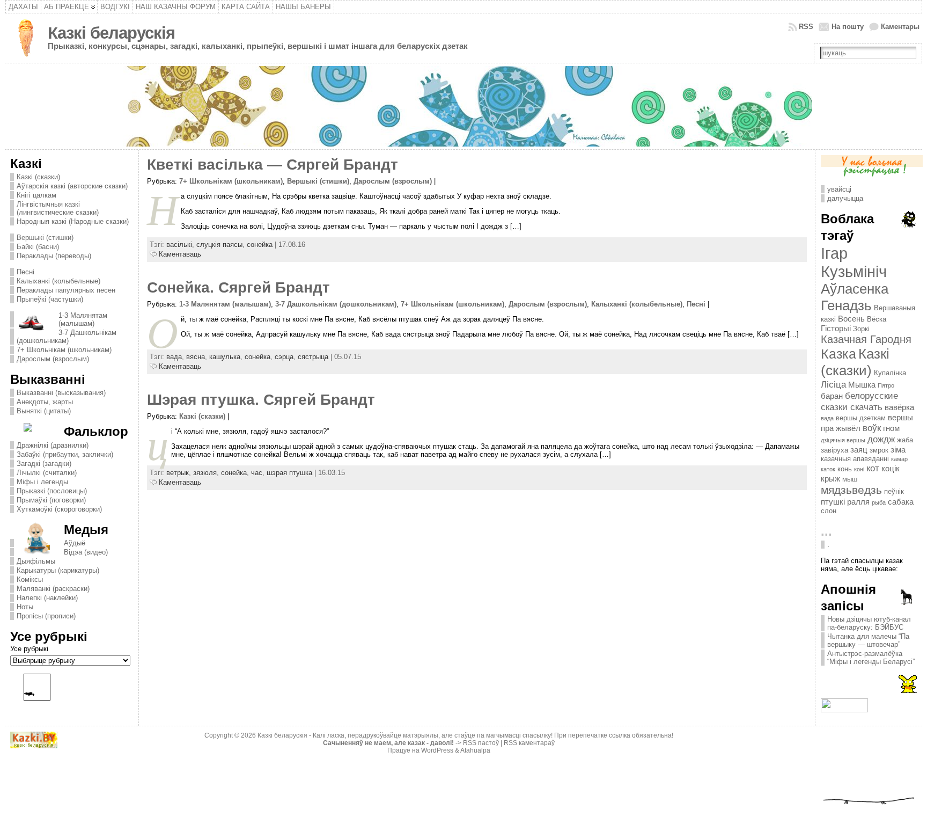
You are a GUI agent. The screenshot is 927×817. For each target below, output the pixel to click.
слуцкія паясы (219, 244)
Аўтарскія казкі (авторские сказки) (72, 186)
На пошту (848, 27)
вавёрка (899, 407)
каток (828, 469)
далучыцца (845, 198)
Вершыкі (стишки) (45, 238)
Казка (838, 353)
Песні (25, 272)
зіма (898, 449)
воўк (872, 427)
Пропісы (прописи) (46, 616)
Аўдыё (74, 543)
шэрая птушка (289, 473)
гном (891, 428)
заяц (858, 449)
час (256, 473)
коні (859, 469)
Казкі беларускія (111, 33)
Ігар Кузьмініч (854, 262)
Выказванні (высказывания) (61, 393)
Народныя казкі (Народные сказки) (73, 221)
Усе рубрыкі (29, 649)
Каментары (900, 27)
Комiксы (30, 579)
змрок (879, 450)
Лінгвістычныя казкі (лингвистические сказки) (58, 208)
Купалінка (890, 373)
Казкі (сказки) (38, 177)
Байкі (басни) (38, 247)
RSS (806, 27)
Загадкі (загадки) (44, 463)
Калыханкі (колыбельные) (58, 281)
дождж (881, 439)
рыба (879, 502)
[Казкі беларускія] (464, 106)
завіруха (834, 450)
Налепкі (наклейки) (47, 598)
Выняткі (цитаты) (44, 411)
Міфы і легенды (42, 482)
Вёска (876, 319)
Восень (851, 318)
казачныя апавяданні (855, 459)
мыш (849, 479)
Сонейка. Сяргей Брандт (238, 287)
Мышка (862, 384)
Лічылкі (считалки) (47, 473)
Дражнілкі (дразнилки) (53, 445)
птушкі (833, 501)
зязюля (205, 473)
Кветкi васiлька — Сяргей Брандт (272, 164)
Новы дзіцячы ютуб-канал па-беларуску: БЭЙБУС (869, 623)
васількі (179, 244)
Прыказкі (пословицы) (52, 491)
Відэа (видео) (86, 552)
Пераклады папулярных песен (66, 290)
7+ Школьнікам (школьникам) (64, 350)
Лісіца (833, 384)
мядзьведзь (851, 490)
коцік (890, 468)
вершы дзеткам (861, 418)
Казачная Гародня (866, 339)
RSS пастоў (481, 743)
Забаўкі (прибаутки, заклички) (65, 454)
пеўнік (894, 491)
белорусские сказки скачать (859, 401)
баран (832, 395)
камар (899, 459)
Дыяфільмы (36, 561)
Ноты (25, 607)
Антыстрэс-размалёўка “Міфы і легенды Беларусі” (871, 658)
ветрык (177, 473)
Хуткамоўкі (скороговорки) (59, 509)
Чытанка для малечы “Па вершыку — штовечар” (868, 640)
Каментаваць (180, 254)
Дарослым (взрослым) (53, 359)
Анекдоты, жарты (45, 402)
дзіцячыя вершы (843, 440)
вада (174, 357)
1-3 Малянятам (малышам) (82, 319)
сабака (901, 501)
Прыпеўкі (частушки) (50, 299)
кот (872, 468)
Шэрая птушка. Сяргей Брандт (261, 399)
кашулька (224, 357)
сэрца (284, 357)
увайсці (839, 189)
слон (828, 511)
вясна (195, 357)
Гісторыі (836, 328)
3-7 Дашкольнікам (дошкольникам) (66, 337)
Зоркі (861, 329)
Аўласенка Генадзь (854, 297)
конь (844, 469)
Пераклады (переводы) (54, 256)
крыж (830, 478)
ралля (858, 501)
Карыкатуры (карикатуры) (58, 570)
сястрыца (313, 357)
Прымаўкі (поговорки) (51, 500)
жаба (905, 440)
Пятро (886, 385)
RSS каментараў (529, 743)
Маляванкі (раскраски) (53, 589)
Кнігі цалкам (36, 195)
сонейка (260, 244)
